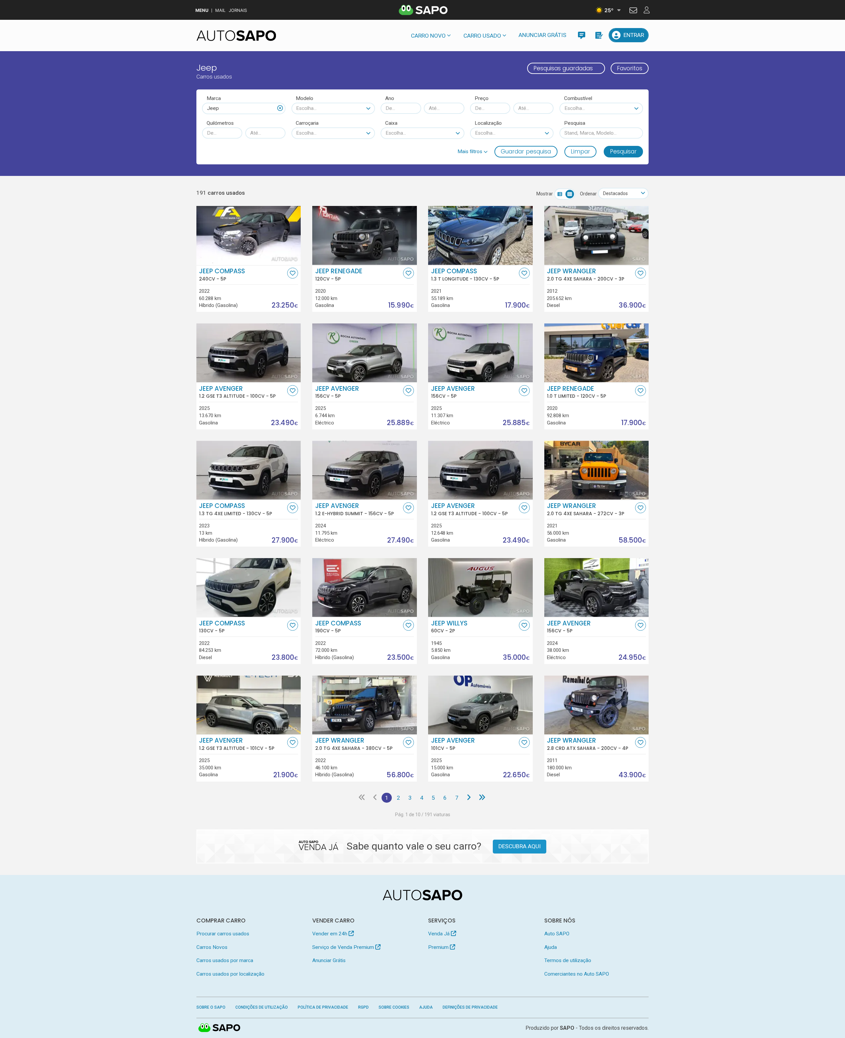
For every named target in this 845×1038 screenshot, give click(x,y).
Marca (214, 98)
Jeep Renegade (338, 275)
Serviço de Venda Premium (343, 947)
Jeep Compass (222, 275)
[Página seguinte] (468, 798)
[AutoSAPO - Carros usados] (236, 35)
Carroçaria (307, 123)
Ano (389, 98)
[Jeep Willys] (480, 587)
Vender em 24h (330, 934)
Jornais (238, 10)
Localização (488, 123)
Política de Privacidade (323, 1007)
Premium (439, 947)
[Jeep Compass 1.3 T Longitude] (480, 235)
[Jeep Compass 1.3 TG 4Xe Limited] (248, 470)
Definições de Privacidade (470, 1007)
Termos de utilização (567, 960)
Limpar (580, 151)
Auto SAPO (556, 934)
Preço (482, 98)
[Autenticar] (633, 11)
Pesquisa (574, 123)
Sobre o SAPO (210, 1007)
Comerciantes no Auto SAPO (576, 974)
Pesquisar (623, 151)
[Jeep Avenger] (364, 352)
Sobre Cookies (394, 1007)
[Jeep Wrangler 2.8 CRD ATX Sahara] (596, 705)
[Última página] (482, 798)
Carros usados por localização (230, 974)
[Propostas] (599, 35)
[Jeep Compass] (248, 235)
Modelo (304, 98)
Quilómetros (220, 123)
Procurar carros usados (222, 934)
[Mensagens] (581, 35)
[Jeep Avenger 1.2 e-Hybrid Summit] (364, 470)
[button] (472, 151)
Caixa (391, 123)
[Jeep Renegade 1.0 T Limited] (596, 352)
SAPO (219, 1028)
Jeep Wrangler (585, 275)
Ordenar (588, 193)
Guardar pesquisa (526, 151)
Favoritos (629, 68)
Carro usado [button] (482, 35)
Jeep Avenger (237, 392)
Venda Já (439, 934)
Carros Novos (211, 947)
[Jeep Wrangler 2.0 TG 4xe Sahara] (596, 235)
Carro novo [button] (428, 35)
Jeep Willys (449, 627)
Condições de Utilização (261, 1007)
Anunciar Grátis (542, 35)
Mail (220, 10)
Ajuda (550, 947)
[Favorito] (292, 273)
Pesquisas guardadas (563, 68)
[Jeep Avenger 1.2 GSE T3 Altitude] (248, 352)
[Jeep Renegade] (364, 235)
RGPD (363, 1007)
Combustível (578, 98)
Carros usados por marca (224, 960)
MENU (201, 10)
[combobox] (244, 108)
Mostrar (544, 193)
